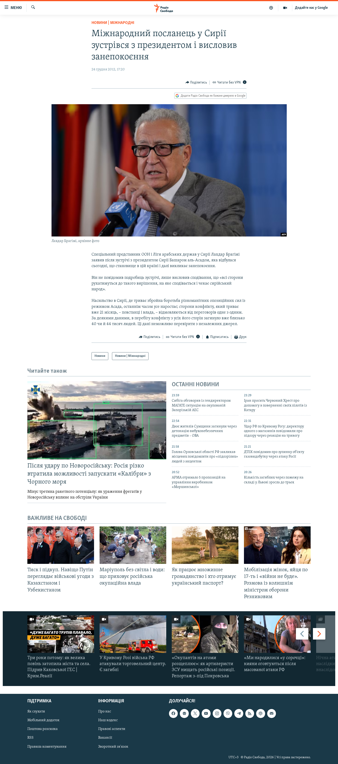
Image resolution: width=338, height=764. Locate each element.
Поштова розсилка (42, 729)
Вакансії (105, 738)
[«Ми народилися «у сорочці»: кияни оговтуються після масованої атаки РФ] (277, 634)
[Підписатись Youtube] (206, 713)
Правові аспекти (111, 729)
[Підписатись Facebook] (173, 713)
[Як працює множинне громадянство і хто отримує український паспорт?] (205, 545)
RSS (30, 738)
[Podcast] (260, 713)
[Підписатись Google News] (184, 713)
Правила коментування (46, 746)
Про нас (104, 711)
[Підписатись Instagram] (217, 713)
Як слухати (36, 711)
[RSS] (249, 713)
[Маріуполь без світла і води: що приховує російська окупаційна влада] (133, 545)
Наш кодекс (108, 720)
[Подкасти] (271, 8)
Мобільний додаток (43, 720)
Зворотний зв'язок (113, 746)
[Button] (196, 83)
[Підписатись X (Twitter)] (195, 713)
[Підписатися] (271, 713)
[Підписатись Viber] (227, 713)
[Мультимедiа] (285, 8)
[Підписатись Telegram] (238, 713)
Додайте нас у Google (311, 8)
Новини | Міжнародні (113, 23)
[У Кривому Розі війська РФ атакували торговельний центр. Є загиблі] (133, 634)
